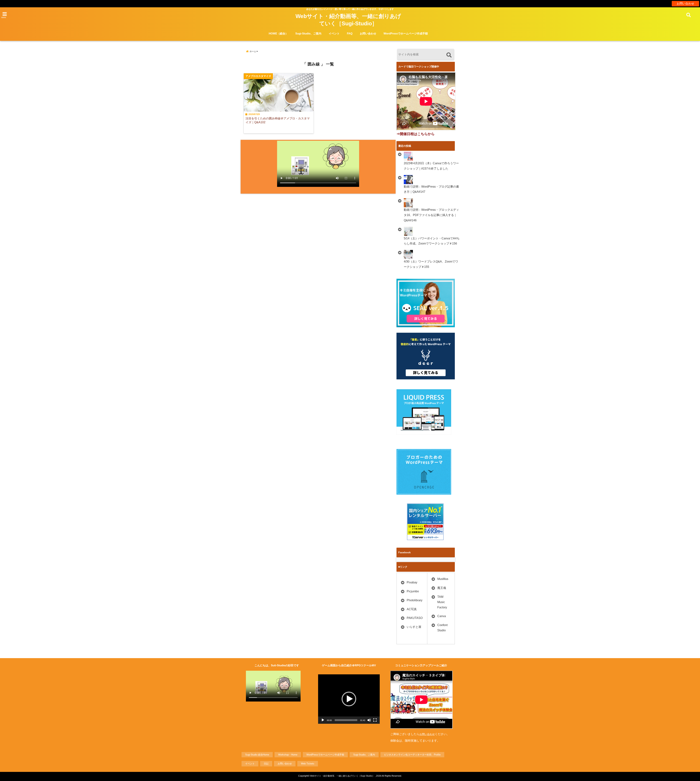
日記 (266, 763)
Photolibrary (414, 600)
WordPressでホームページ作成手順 (406, 33)
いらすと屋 (414, 626)
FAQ (350, 33)
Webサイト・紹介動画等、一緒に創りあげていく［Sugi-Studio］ (348, 19)
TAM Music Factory (442, 602)
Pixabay (412, 582)
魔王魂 (441, 587)
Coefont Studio (442, 627)
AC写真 (412, 609)
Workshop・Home (287, 754)
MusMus (442, 578)
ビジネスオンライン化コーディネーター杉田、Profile (412, 754)
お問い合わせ (685, 3)
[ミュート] (369, 720)
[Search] (449, 55)
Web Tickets (307, 763)
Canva (441, 616)
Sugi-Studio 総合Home (257, 754)
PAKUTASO (415, 617)
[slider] (346, 720)
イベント (334, 33)
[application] (349, 699)
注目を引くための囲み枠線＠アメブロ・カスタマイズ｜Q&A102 (278, 120)
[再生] (323, 720)
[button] (349, 699)
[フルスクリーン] (375, 720)
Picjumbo (413, 591)
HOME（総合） (278, 33)
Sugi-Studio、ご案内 (308, 33)
